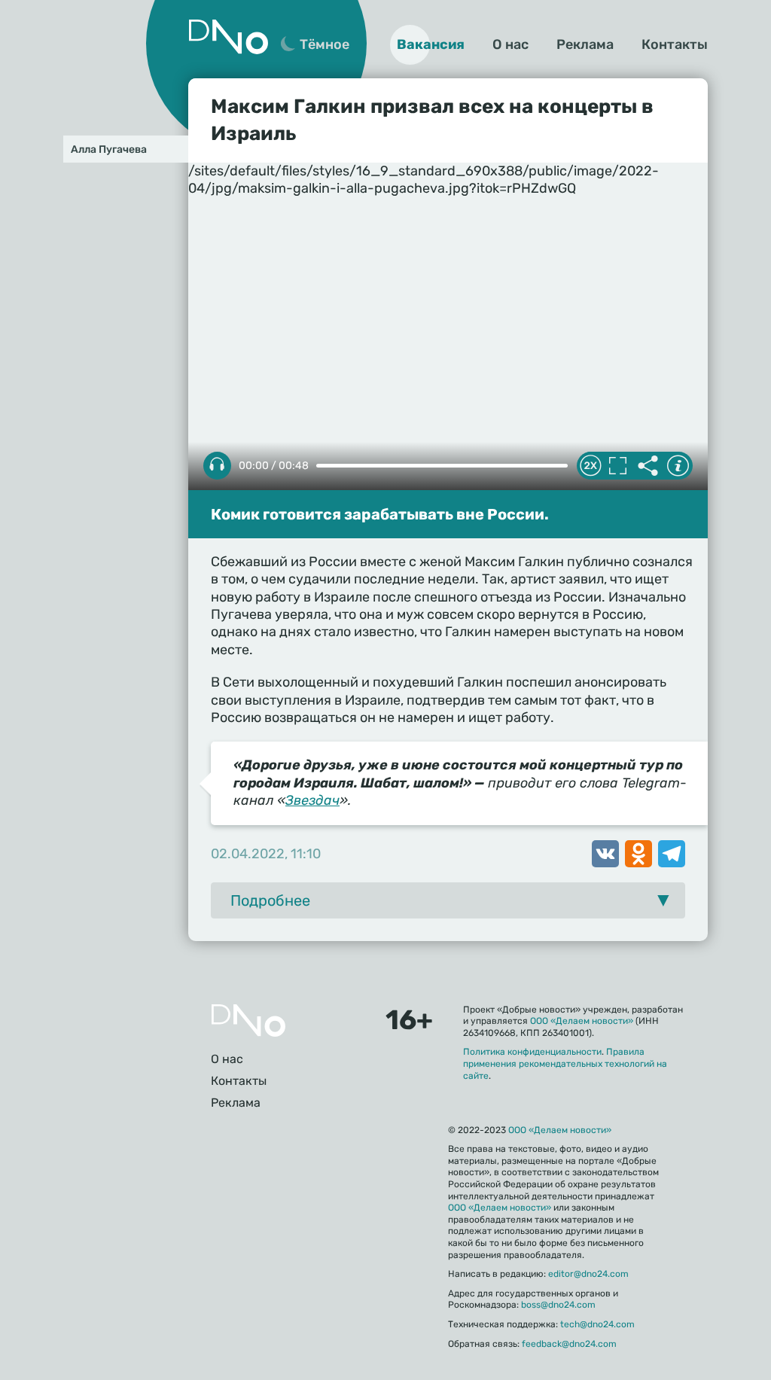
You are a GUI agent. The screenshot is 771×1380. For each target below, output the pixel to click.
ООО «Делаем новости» (581, 1021)
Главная (248, 1020)
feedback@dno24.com (569, 1344)
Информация (678, 466)
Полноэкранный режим (617, 466)
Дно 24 (228, 37)
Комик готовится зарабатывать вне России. (380, 514)
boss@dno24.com (558, 1304)
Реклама (585, 44)
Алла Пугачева (109, 149)
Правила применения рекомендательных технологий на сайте (565, 1063)
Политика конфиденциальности (532, 1051)
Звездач (312, 800)
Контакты (674, 44)
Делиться (647, 466)
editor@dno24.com (588, 1274)
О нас (510, 44)
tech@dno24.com (597, 1324)
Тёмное (324, 44)
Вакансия (431, 44)
